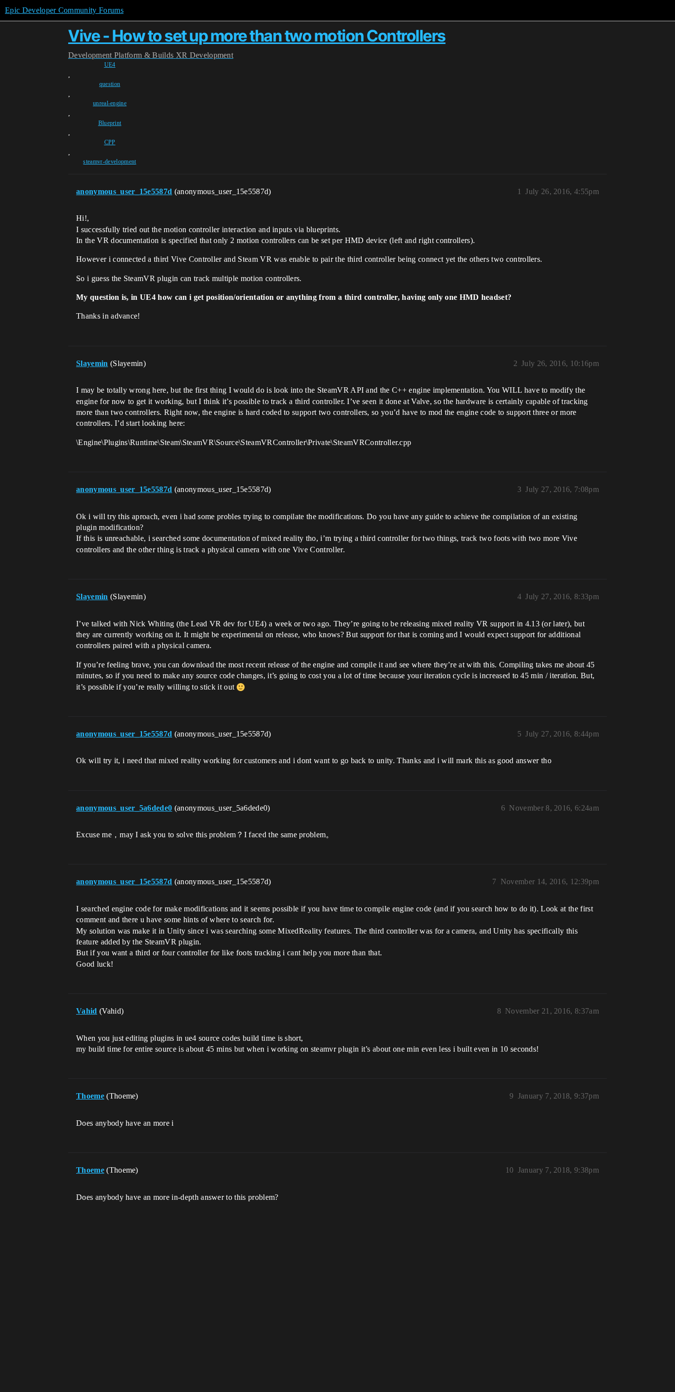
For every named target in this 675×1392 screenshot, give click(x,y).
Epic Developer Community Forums (64, 10)
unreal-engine (110, 103)
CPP (110, 142)
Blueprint (110, 123)
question (110, 84)
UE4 (110, 64)
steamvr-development (109, 161)
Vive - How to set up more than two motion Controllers (257, 35)
